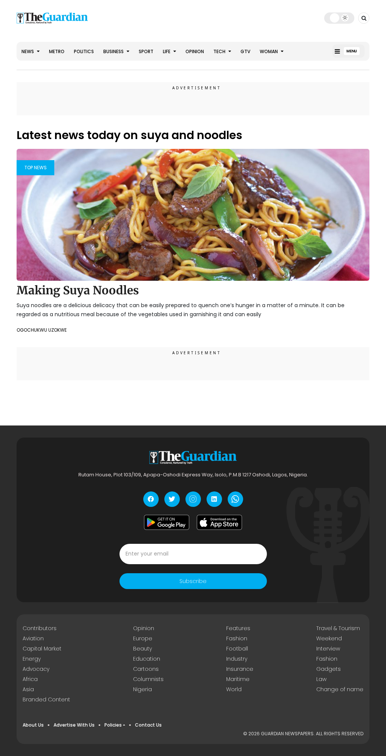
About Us (33, 725)
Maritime (238, 679)
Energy (32, 659)
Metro (56, 51)
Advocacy (36, 669)
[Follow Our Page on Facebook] (151, 499)
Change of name (339, 689)
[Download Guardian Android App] (166, 522)
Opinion (194, 51)
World (234, 689)
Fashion (236, 638)
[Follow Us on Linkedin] (214, 499)
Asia (28, 689)
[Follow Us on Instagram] (193, 499)
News (28, 51)
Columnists (148, 679)
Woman (269, 51)
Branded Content (46, 699)
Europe (142, 638)
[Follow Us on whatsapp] (235, 499)
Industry (236, 659)
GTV (245, 51)
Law (321, 679)
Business (114, 51)
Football (237, 648)
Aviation (33, 638)
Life (167, 51)
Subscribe (193, 581)
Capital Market (42, 648)
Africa (30, 679)
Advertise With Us (74, 725)
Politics (84, 51)
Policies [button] (113, 725)
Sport (146, 51)
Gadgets (328, 669)
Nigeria (142, 689)
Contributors (40, 628)
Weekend (329, 638)
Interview (328, 648)
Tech (220, 51)
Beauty (142, 648)
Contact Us (148, 725)
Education (146, 659)
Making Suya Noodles (78, 290)
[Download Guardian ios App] (219, 522)
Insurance (239, 669)
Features (238, 628)
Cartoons (146, 669)
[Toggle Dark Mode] (339, 17)
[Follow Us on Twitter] (172, 499)
